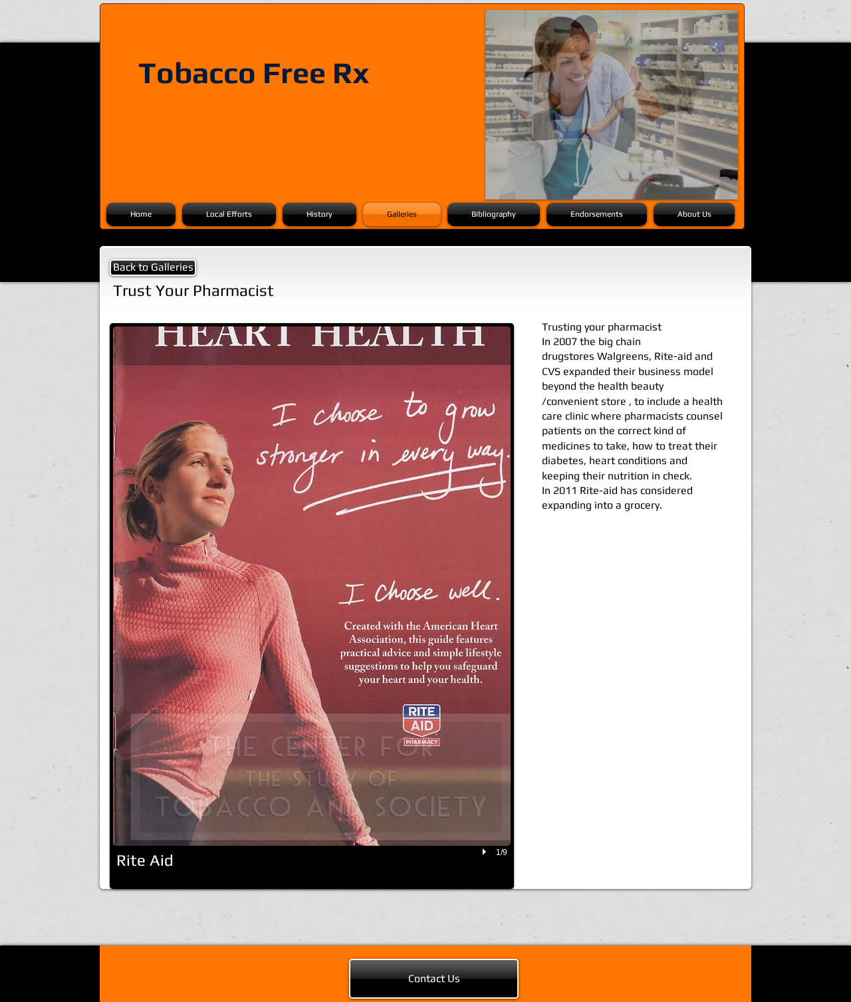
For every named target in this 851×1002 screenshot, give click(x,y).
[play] (486, 852)
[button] (312, 606)
